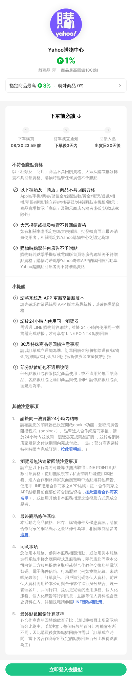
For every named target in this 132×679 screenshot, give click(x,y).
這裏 (24, 534)
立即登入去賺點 (66, 669)
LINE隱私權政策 (87, 601)
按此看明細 (71, 449)
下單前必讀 (62, 116)
